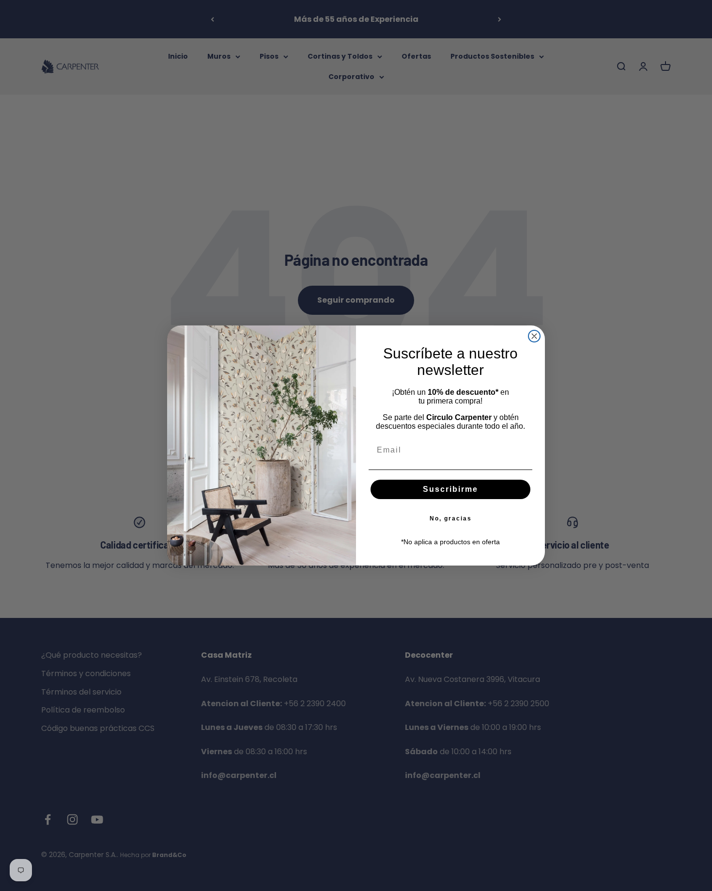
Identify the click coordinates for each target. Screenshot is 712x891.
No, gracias (451, 518)
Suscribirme (450, 489)
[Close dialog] (534, 336)
